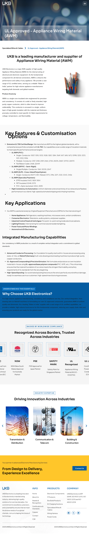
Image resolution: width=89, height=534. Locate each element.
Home (34, 494)
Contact (35, 516)
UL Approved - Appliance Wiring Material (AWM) (46, 48)
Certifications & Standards (37, 507)
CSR (33, 519)
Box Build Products (54, 500)
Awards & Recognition (36, 502)
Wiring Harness (52, 513)
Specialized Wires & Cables (12, 48)
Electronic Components (55, 494)
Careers (35, 512)
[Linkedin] (78, 513)
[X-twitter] (73, 513)
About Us (35, 497)
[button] (85, 3)
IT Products (51, 497)
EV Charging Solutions (55, 504)
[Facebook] (68, 513)
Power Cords (52, 517)
